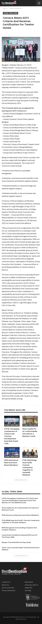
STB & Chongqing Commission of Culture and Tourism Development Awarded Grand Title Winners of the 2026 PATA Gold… (20, 500)
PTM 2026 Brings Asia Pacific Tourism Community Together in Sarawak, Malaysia (20, 521)
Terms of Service (8, 588)
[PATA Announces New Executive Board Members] (12, 452)
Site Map (28, 590)
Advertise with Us (31, 585)
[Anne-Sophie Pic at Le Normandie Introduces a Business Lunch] (30, 421)
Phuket (28, 133)
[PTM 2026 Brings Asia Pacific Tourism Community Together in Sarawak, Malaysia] (30, 452)
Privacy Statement (8, 590)
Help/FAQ (28, 588)
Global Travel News (10, 13)
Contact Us (6, 582)
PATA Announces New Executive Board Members (20, 515)
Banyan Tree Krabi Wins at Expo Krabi (16, 542)
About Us (5, 585)
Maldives (31, 153)
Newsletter (29, 582)
